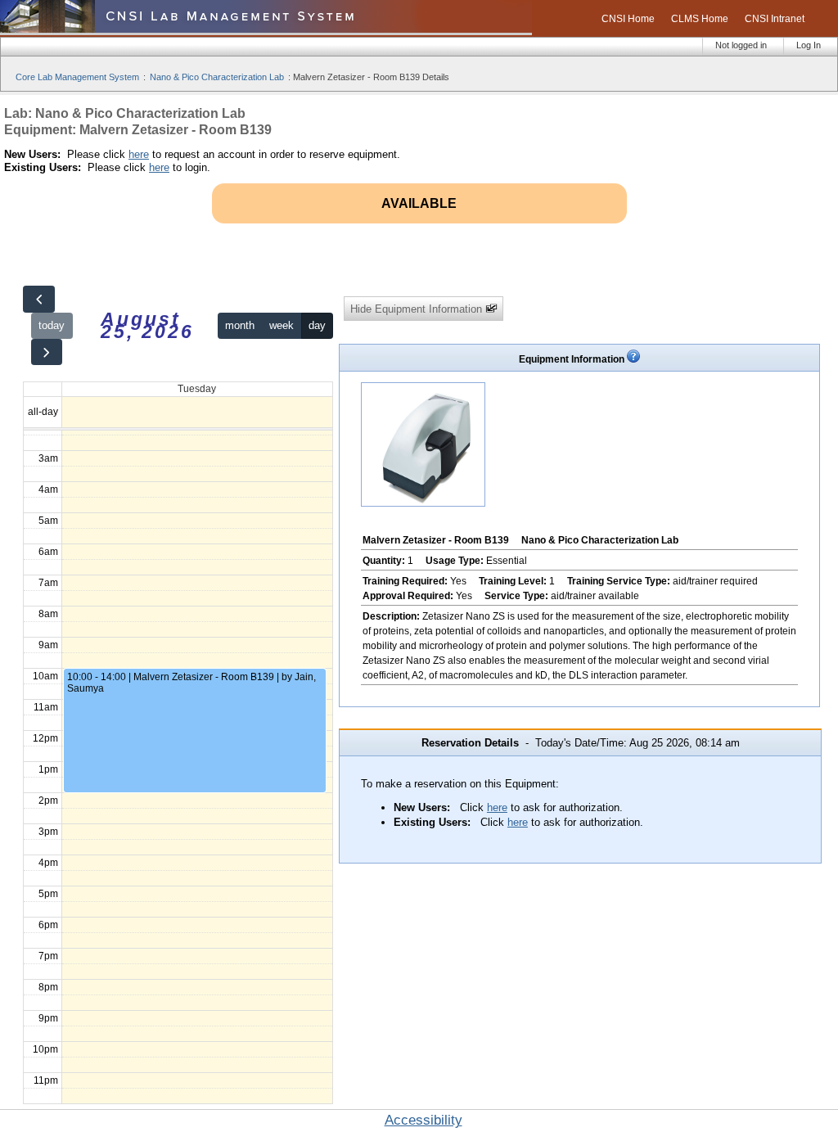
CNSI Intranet (774, 19)
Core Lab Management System (77, 77)
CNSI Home (628, 19)
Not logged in (741, 45)
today (51, 325)
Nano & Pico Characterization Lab (217, 77)
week (281, 325)
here (138, 154)
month (240, 325)
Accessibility (423, 1120)
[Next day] (46, 352)
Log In (808, 45)
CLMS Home (699, 19)
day (317, 325)
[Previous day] (38, 299)
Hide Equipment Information (417, 309)
